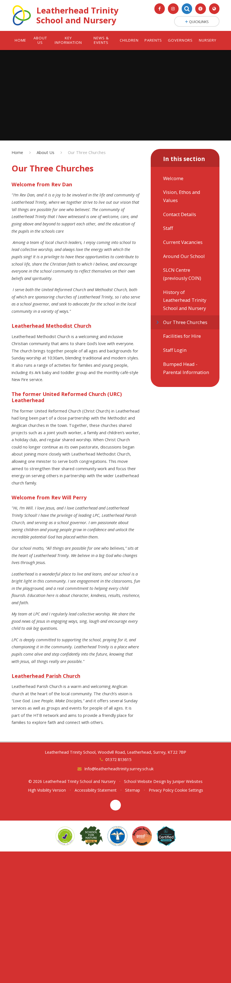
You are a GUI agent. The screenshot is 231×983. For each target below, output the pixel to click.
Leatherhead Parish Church (46, 675)
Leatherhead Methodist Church (51, 325)
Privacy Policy (161, 790)
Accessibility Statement (96, 790)
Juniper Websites (187, 781)
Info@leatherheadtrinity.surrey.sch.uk (118, 768)
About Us (45, 152)
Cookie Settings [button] (189, 790)
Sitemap (132, 790)
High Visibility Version (47, 790)
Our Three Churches (87, 152)
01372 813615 (118, 759)
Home (17, 152)
